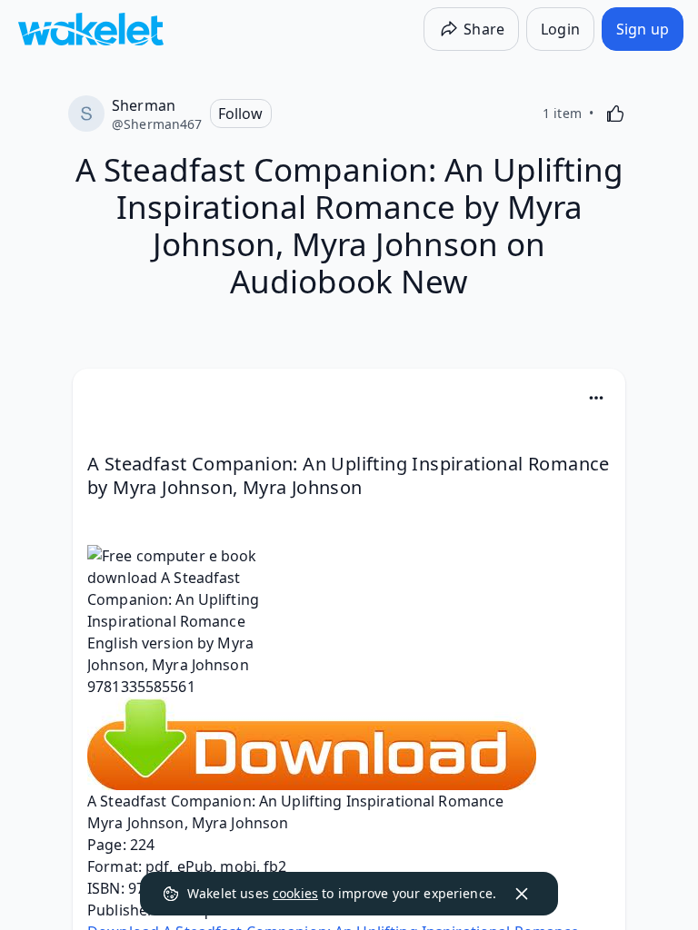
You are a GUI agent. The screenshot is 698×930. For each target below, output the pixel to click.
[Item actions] (596, 397)
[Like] (615, 113)
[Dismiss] (521, 893)
